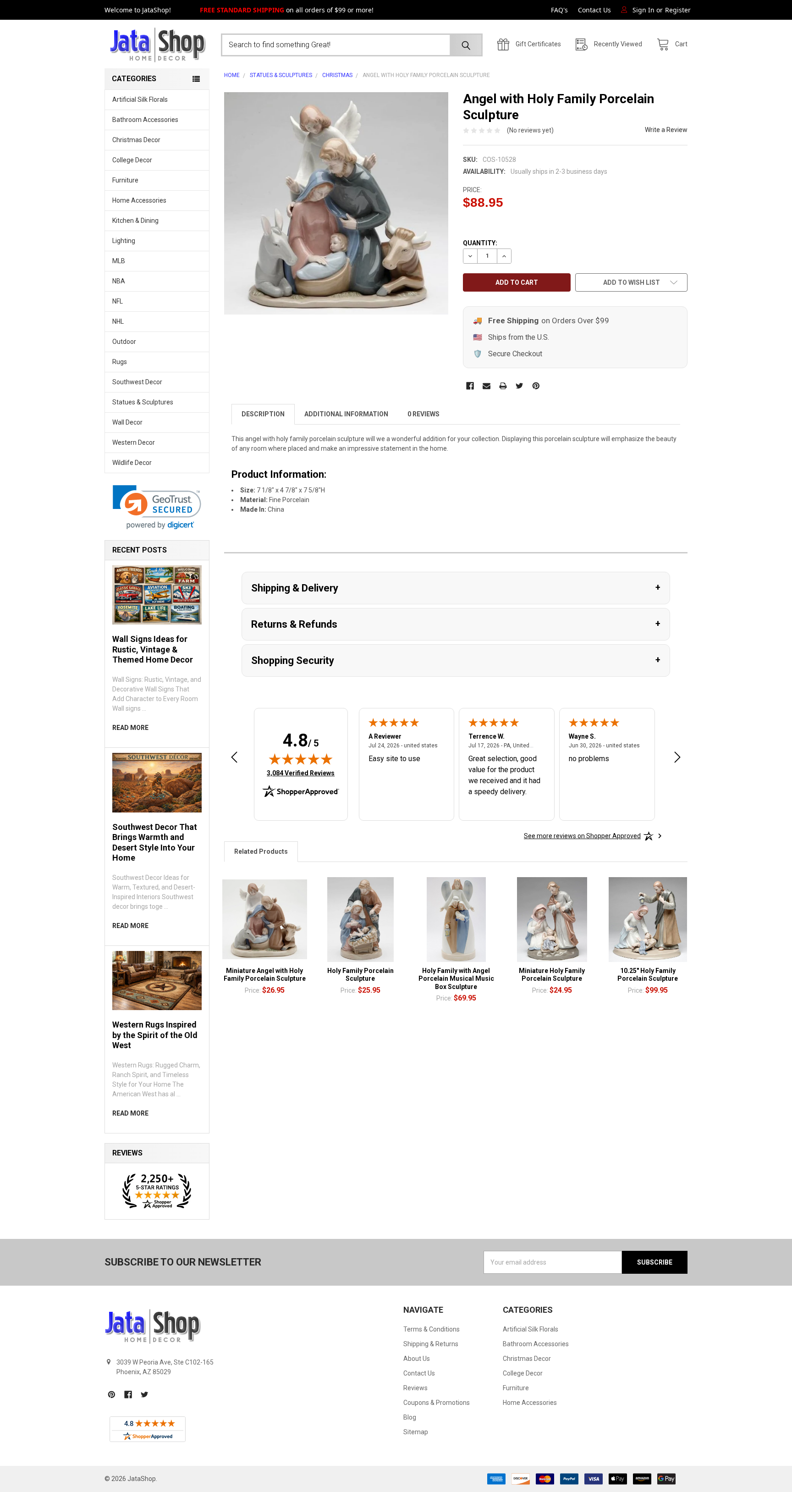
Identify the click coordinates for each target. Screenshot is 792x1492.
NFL (117, 301)
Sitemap (415, 1432)
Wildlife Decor (132, 462)
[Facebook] (470, 386)
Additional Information (346, 414)
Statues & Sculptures (142, 402)
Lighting (123, 240)
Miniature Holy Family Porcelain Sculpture (552, 975)
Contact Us (594, 10)
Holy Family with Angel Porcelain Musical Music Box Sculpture (456, 978)
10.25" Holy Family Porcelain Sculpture (647, 975)
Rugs (119, 361)
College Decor (132, 160)
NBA (118, 281)
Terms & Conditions (431, 1329)
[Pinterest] (536, 386)
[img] (301, 759)
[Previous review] (234, 758)
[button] (157, 507)
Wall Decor (127, 422)
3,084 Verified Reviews (301, 773)
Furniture (125, 180)
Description (263, 414)
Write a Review (666, 129)
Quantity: (480, 243)
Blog (409, 1417)
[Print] (503, 386)
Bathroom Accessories (145, 119)
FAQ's (559, 10)
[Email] (486, 386)
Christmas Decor (136, 140)
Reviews (415, 1388)
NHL (118, 321)
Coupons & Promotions (436, 1402)
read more (130, 727)
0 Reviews (423, 414)
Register (678, 10)
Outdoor (124, 341)
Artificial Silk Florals (140, 99)
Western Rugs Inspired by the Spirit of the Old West (155, 1035)
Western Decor (133, 442)
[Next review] (677, 758)
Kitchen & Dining (135, 220)
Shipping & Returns (430, 1344)
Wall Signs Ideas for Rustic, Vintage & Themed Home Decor (152, 649)
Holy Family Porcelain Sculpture (360, 975)
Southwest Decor (137, 382)
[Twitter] (519, 386)
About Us (416, 1358)
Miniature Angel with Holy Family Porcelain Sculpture (265, 975)
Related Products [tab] (261, 851)
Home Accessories (139, 200)
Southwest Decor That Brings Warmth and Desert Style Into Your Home (154, 842)
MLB (118, 261)
